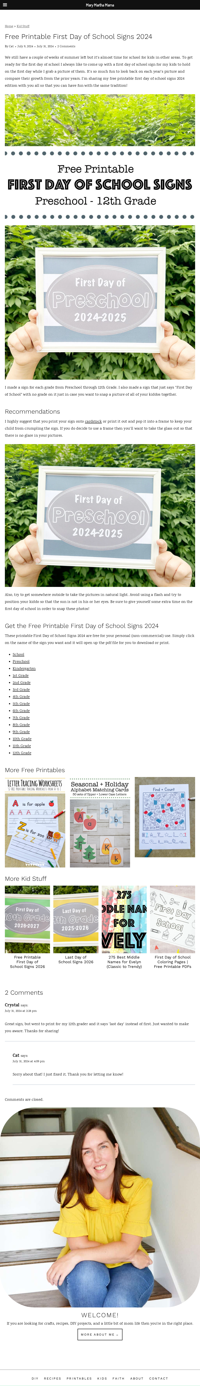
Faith (118, 1378)
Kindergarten (24, 669)
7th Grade (21, 718)
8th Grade (21, 725)
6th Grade (21, 711)
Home (9, 26)
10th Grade (22, 739)
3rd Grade (21, 690)
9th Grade (21, 732)
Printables (79, 1378)
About (137, 1378)
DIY (35, 1378)
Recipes (52, 1378)
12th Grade (22, 753)
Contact (158, 1378)
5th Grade (21, 704)
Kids (102, 1378)
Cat (11, 46)
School (18, 655)
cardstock (93, 422)
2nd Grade (22, 683)
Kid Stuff (23, 26)
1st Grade (21, 676)
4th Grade (21, 697)
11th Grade (22, 746)
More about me (98, 1334)
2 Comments (66, 46)
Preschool (21, 662)
